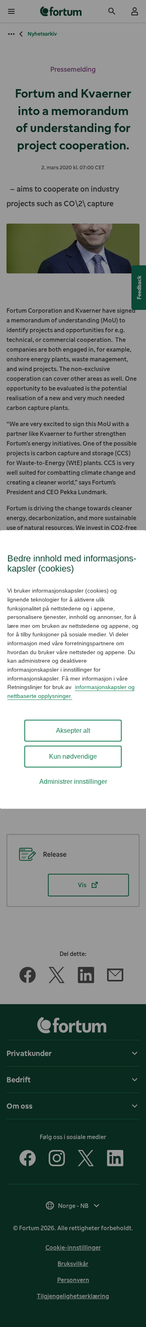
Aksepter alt (73, 730)
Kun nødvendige (73, 756)
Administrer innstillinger (73, 781)
